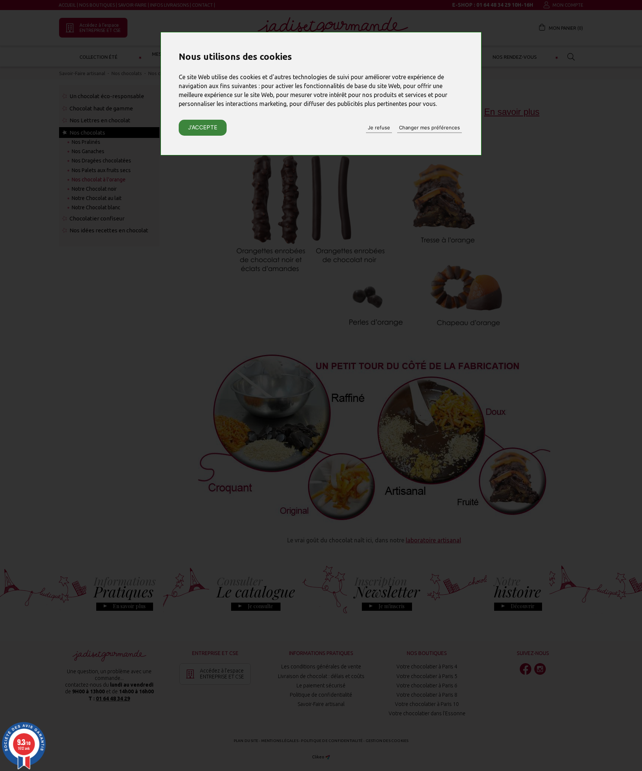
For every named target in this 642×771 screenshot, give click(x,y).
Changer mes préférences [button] (429, 127)
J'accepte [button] (202, 127)
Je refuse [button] (379, 127)
